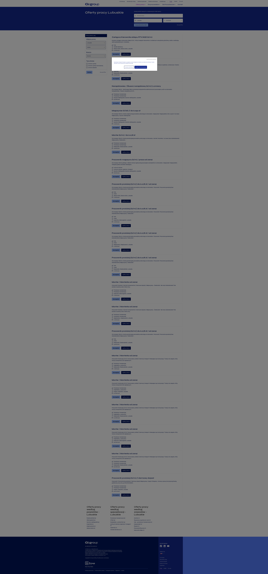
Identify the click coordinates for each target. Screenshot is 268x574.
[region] (134, 64)
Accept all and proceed (140, 67)
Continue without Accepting (151, 59)
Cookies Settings (129, 67)
